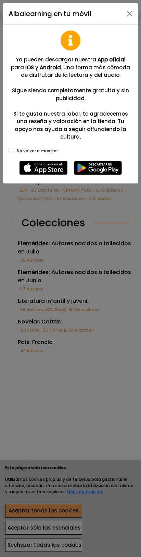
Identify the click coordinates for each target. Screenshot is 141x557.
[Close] (129, 13)
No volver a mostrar (37, 151)
